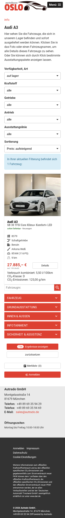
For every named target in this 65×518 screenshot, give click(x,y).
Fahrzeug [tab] (14, 298)
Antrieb (9, 112)
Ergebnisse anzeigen (33, 346)
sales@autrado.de (27, 412)
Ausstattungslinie (15, 127)
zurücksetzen (32, 354)
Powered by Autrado (42, 514)
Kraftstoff (10, 83)
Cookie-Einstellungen (24, 457)
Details (45, 265)
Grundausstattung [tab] (22, 307)
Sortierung (11, 141)
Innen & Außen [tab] (18, 316)
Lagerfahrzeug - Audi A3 (32, 229)
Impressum (33, 448)
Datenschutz (20, 452)
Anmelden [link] (34, 374)
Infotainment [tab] (17, 325)
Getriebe (10, 98)
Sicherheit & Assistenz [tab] (24, 334)
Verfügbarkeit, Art (16, 69)
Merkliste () (34, 365)
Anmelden (18, 448)
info (6, 19)
